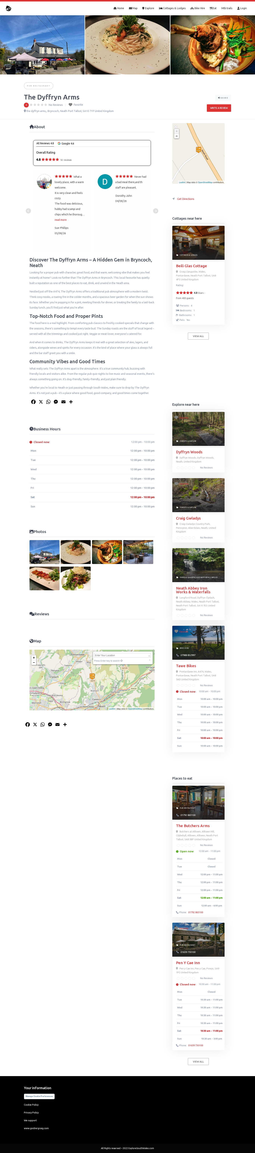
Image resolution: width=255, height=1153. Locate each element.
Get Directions (185, 198)
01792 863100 (188, 815)
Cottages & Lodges (174, 8)
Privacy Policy (31, 1112)
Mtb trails (226, 8)
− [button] (34, 662)
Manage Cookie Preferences (39, 1096)
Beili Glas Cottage (191, 266)
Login (243, 8)
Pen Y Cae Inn (188, 963)
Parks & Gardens (188, 577)
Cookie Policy (31, 1104)
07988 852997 (188, 655)
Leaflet (112, 708)
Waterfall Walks (209, 577)
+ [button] (34, 658)
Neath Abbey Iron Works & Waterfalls (193, 590)
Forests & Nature (188, 441)
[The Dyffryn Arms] (199, 150)
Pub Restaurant (38, 86)
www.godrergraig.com (36, 1128)
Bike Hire (199, 8)
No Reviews (206, 467)
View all (198, 336)
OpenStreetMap (135, 708)
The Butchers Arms (193, 826)
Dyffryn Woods (189, 452)
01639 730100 (188, 952)
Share (224, 98)
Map (135, 8)
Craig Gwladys (188, 518)
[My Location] (121, 660)
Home (120, 8)
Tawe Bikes (186, 666)
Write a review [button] (219, 108)
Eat (214, 8)
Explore (149, 8)
